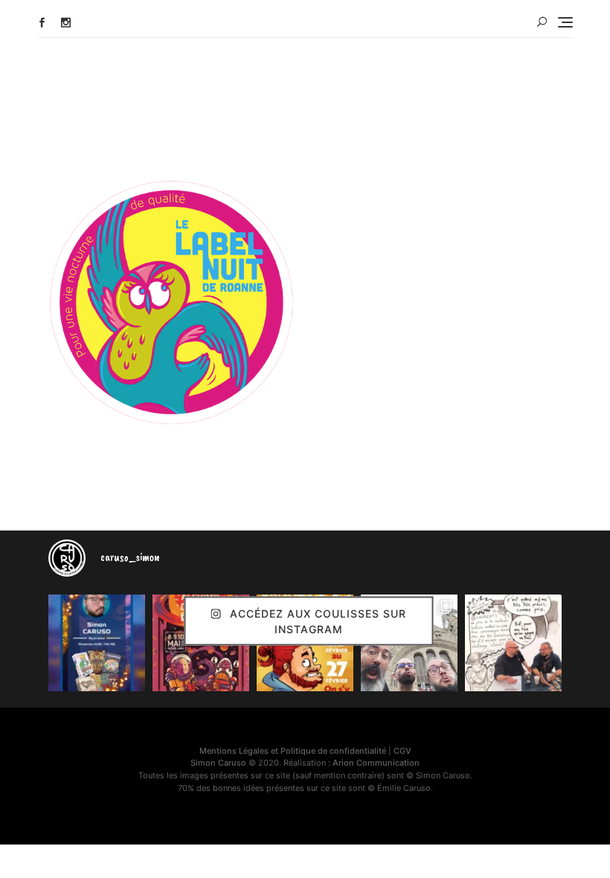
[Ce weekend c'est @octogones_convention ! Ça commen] (96, 643)
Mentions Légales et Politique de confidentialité (292, 751)
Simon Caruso (218, 762)
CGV (402, 751)
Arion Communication (376, 762)
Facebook (42, 23)
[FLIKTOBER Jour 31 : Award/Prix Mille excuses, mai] (513, 643)
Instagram (66, 23)
